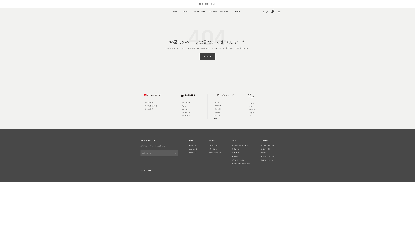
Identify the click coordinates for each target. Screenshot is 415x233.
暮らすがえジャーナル (268, 156)
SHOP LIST (218, 115)
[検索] (263, 11)
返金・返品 (235, 152)
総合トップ (192, 145)
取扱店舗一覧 (186, 112)
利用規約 (235, 156)
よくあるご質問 (213, 145)
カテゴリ (185, 11)
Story (250, 106)
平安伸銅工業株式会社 (268, 145)
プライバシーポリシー (239, 160)
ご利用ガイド (238, 11)
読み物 (175, 11)
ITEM (217, 103)
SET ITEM (218, 106)
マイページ (192, 152)
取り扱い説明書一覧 (215, 152)
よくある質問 (213, 11)
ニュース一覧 (193, 149)
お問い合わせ (224, 11)
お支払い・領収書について (240, 145)
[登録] (175, 153)
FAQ (216, 118)
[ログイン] (267, 11)
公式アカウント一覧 (267, 160)
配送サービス (236, 149)
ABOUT (217, 112)
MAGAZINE (218, 109)
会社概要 (263, 152)
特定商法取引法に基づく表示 (241, 164)
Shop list (251, 112)
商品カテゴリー (149, 103)
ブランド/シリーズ (199, 11)
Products (251, 103)
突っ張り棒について (151, 106)
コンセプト (185, 109)
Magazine (252, 109)
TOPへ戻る (207, 56)
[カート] (272, 11)
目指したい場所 (265, 149)
